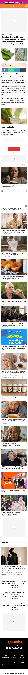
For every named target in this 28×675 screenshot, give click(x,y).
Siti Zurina (5, 46)
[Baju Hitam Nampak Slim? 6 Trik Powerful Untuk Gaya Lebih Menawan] (14, 556)
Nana (2, 570)
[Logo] (14, 6)
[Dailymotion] (21, 648)
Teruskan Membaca (14, 149)
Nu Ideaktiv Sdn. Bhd (13, 673)
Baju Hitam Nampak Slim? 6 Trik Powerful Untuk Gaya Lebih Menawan (13, 568)
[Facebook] (7, 648)
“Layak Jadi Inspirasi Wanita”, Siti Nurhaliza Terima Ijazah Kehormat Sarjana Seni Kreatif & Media (14, 594)
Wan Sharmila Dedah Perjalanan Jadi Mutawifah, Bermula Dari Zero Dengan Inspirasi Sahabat (14, 583)
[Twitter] (13, 648)
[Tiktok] (15, 648)
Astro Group (24, 673)
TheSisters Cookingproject (17, 86)
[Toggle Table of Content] (22, 65)
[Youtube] (18, 648)
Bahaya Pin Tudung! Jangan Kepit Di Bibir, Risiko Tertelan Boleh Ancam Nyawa (14, 605)
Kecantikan (9, 34)
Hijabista (3, 34)
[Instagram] (10, 648)
